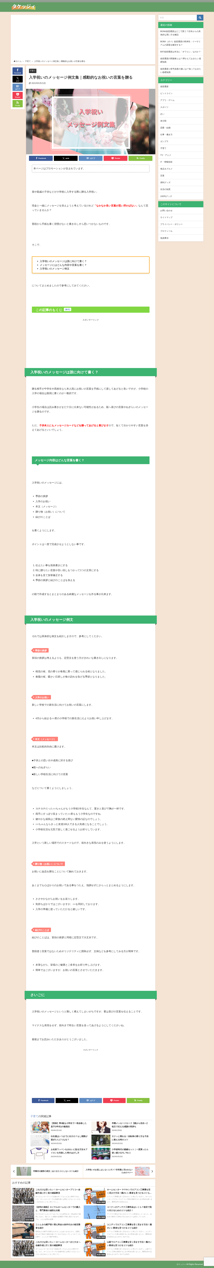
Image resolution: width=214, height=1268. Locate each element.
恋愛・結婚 (165, 128)
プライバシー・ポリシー (171, 224)
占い (162, 114)
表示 (67, 309)
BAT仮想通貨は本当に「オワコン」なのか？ (180, 52)
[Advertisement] (83, 38)
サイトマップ (166, 217)
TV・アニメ (165, 155)
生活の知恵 (165, 189)
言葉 (162, 176)
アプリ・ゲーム (167, 100)
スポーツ (164, 107)
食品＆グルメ (166, 169)
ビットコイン (166, 93)
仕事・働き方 (166, 134)
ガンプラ (164, 141)
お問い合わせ (166, 210)
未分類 (163, 121)
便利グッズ (165, 182)
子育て (33, 71)
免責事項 (164, 238)
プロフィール (166, 231)
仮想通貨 (164, 86)
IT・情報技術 (166, 162)
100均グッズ (166, 196)
